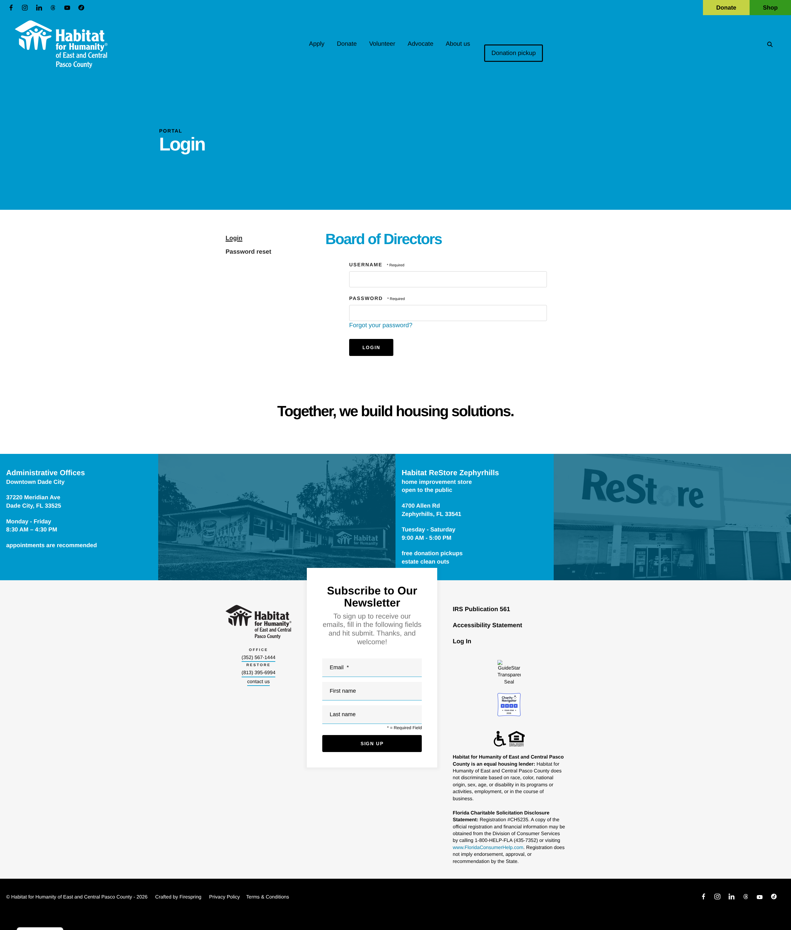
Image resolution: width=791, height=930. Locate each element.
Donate (726, 8)
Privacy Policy (224, 897)
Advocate (420, 43)
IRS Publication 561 (481, 609)
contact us (258, 681)
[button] (770, 44)
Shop (770, 8)
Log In (462, 641)
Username (366, 265)
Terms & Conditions (267, 897)
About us (458, 43)
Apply (316, 43)
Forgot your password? (380, 325)
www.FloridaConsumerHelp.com (488, 847)
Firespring (190, 897)
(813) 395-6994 (258, 672)
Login (234, 238)
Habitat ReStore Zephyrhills (450, 473)
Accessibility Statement (487, 625)
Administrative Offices (45, 473)
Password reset (248, 251)
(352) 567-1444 (258, 657)
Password (366, 298)
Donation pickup (513, 53)
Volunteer (382, 43)
